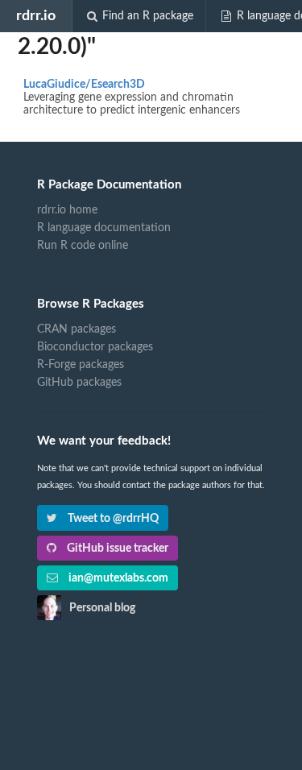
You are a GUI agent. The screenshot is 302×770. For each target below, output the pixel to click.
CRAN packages (76, 329)
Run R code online (82, 245)
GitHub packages (79, 382)
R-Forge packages (80, 365)
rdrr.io (36, 16)
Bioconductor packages (95, 347)
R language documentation (104, 228)
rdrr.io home (67, 210)
